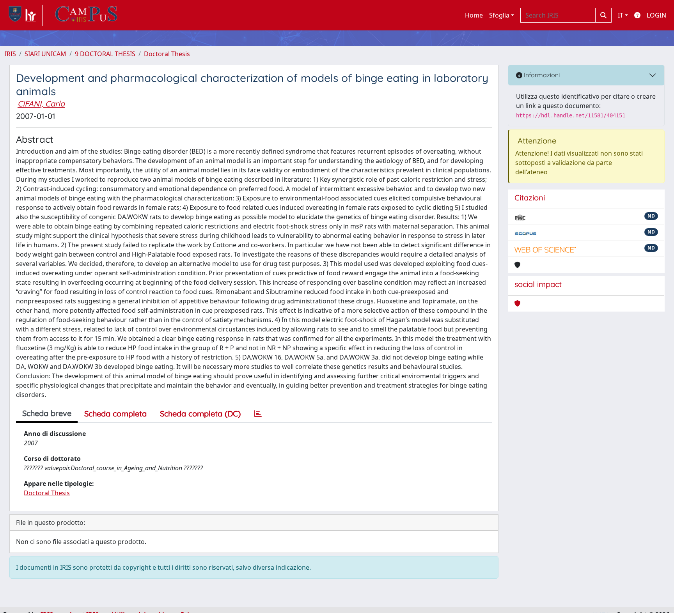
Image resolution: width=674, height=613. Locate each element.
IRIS (10, 54)
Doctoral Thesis (167, 54)
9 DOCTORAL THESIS (105, 54)
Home (474, 15)
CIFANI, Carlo (41, 103)
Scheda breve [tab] (46, 413)
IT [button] (620, 15)
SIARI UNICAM (45, 54)
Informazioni (541, 75)
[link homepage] (24, 15)
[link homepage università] (86, 15)
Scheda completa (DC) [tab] (200, 413)
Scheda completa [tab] (115, 413)
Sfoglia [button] (499, 15)
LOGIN (656, 15)
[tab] (257, 414)
